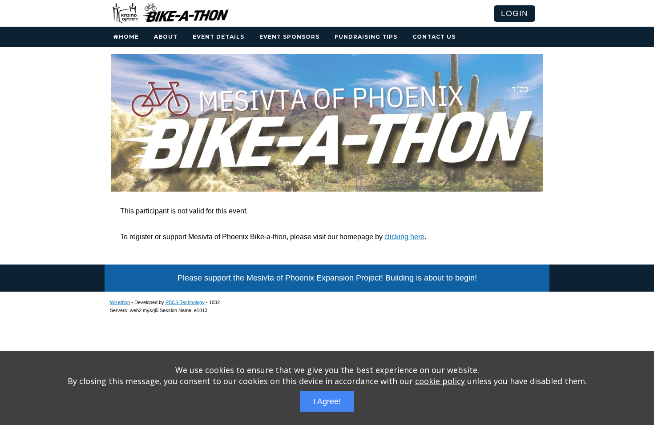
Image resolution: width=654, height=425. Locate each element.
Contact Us (434, 36)
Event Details (218, 36)
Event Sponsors (289, 36)
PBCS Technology (185, 302)
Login (514, 13)
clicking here (404, 237)
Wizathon (120, 302)
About (166, 36)
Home (129, 36)
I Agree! (327, 401)
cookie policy (440, 381)
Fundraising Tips (366, 36)
